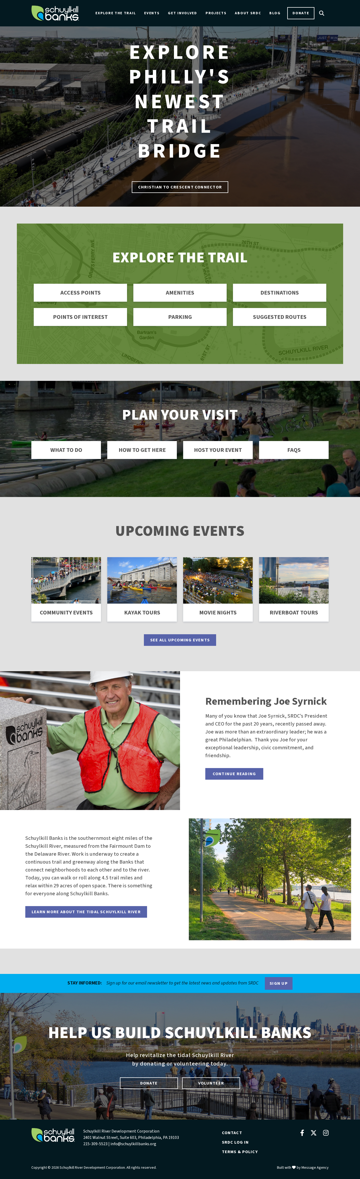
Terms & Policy (240, 1152)
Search (322, 13)
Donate (301, 13)
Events (151, 13)
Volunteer (211, 1083)
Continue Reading (234, 774)
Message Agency (315, 1167)
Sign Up (279, 983)
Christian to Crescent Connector (180, 187)
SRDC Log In (235, 1142)
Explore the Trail (115, 13)
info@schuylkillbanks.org (133, 1144)
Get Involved (182, 13)
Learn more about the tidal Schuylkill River (86, 912)
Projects (216, 13)
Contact (232, 1133)
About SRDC (248, 13)
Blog (274, 13)
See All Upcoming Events (180, 640)
